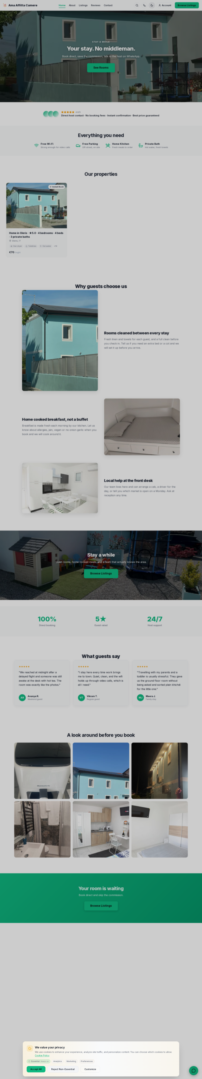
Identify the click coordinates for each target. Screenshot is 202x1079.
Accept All (36, 1069)
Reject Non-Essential (63, 1069)
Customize (90, 1069)
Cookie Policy (42, 1055)
